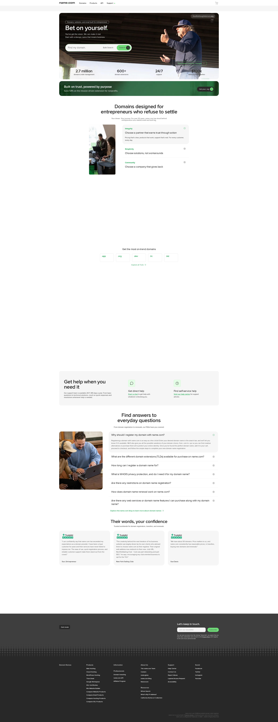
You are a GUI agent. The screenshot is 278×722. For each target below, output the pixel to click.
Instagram (198, 675)
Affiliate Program (119, 681)
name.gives (144, 675)
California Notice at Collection (151, 698)
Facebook (198, 668)
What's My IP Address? (149, 694)
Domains (82, 3)
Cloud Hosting (91, 672)
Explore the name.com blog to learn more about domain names (135, 511)
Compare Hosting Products (96, 698)
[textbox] (191, 630)
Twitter (197, 672)
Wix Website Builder (93, 688)
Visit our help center (182, 394)
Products (93, 3)
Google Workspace (93, 682)
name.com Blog (146, 678)
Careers (143, 672)
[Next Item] (216, 358)
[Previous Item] (211, 358)
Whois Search (145, 691)
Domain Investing (120, 674)
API (102, 3)
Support (111, 3)
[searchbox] (82, 47)
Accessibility (172, 682)
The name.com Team (148, 668)
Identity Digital (189, 715)
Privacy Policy (206, 637)
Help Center (172, 668)
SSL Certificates (92, 685)
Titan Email (90, 678)
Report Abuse (173, 675)
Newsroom (144, 682)
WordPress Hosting (93, 675)
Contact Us (172, 672)
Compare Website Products (96, 692)
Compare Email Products (95, 695)
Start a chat (133, 394)
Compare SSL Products (94, 701)
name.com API (118, 678)
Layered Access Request (176, 678)
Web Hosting (90, 668)
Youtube (198, 678)
